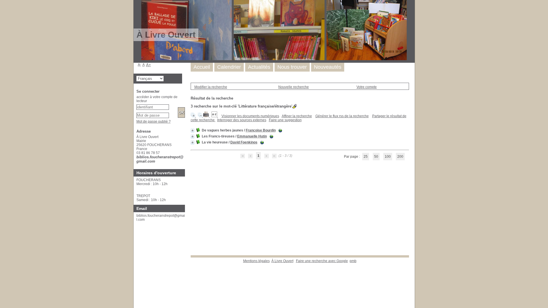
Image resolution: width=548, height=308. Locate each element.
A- (139, 64)
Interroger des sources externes (241, 120)
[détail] (192, 130)
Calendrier (229, 67)
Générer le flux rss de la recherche (342, 116)
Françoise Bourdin (261, 130)
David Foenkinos (243, 142)
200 (400, 157)
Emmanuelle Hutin (252, 136)
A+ (148, 65)
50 (376, 157)
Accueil (202, 67)
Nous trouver (292, 67)
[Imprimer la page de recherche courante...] (206, 116)
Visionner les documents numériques (250, 116)
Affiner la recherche (297, 116)
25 (366, 157)
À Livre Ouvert (282, 261)
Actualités (259, 67)
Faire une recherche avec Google (322, 261)
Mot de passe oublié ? (153, 121)
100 (388, 157)
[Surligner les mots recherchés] (294, 106)
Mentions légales (256, 261)
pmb (353, 261)
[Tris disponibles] (214, 116)
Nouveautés (327, 67)
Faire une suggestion (285, 120)
